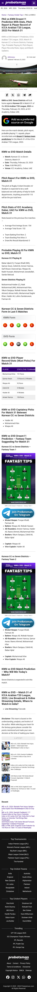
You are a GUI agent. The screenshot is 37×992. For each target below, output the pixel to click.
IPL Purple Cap (18, 944)
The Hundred (18, 862)
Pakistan (27, 884)
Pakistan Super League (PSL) (18, 858)
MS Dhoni (10, 910)
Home (4, 15)
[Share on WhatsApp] (18, 95)
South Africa (26, 877)
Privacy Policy (25, 963)
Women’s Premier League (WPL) (18, 847)
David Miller (27, 921)
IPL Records (18, 940)
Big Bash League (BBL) (18, 851)
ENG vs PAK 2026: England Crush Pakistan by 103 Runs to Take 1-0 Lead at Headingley (23, 789)
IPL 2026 (4, 8)
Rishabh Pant (27, 907)
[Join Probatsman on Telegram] (29, 978)
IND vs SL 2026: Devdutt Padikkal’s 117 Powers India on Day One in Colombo (22, 756)
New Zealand (10, 881)
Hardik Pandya (10, 914)
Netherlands (27, 891)
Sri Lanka (10, 884)
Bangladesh (10, 888)
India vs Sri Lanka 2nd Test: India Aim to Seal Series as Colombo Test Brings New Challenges (22, 767)
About (9, 963)
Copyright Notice (12, 970)
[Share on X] (13, 95)
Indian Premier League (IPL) (18, 844)
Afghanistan (27, 881)
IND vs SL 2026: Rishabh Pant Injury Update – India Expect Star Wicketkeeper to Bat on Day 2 (22, 746)
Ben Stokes (27, 910)
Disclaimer (26, 967)
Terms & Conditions (14, 967)
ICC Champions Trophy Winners (18, 937)
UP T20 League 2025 (18, 933)
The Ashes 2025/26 (25, 8)
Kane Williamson (27, 914)
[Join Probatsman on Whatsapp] (24, 978)
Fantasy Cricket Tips (15, 15)
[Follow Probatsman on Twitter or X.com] (19, 978)
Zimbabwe (10, 891)
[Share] (30, 95)
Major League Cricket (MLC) (18, 854)
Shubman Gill (27, 903)
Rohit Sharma (10, 907)
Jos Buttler (10, 921)
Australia (27, 874)
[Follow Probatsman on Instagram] (13, 978)
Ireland (26, 888)
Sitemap (28, 970)
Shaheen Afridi (27, 917)
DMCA (21, 970)
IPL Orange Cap (18, 947)
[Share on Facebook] (7, 95)
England (10, 877)
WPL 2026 (12, 8)
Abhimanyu (11, 57)
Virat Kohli (10, 903)
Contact (15, 963)
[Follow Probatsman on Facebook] (8, 978)
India (10, 874)
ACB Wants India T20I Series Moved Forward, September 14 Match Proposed (22, 778)
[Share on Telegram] (24, 95)
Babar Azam (10, 917)
